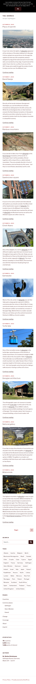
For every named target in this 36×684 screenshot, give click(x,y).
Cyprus (23, 559)
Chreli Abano (7, 225)
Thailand (21, 585)
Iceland (25, 566)
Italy (17, 569)
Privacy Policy (6, 680)
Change (5, 616)
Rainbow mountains (10, 129)
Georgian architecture (11, 378)
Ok (18, 9)
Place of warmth (9, 27)
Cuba (17, 559)
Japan (22, 569)
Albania (6, 553)
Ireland (6, 569)
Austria (12, 553)
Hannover (18, 566)
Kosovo (15, 572)
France (13, 563)
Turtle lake (6, 326)
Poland (19, 579)
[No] (34, 6)
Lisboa (28, 572)
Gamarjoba (6, 276)
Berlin (26, 553)
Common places (8, 603)
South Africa (23, 582)
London (6, 576)
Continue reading (8, 72)
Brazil (22, 556)
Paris (13, 579)
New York (27, 576)
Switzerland (13, 585)
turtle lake (13, 404)
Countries (6, 599)
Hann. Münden (8, 566)
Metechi (22, 258)
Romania (6, 582)
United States (20, 589)
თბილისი (24, 51)
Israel (12, 569)
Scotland (14, 582)
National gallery (8, 424)
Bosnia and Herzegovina (11, 556)
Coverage (6, 620)
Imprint (5, 627)
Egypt (30, 559)
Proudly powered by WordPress (20, 680)
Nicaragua (7, 579)
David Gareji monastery (14, 516)
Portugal (26, 579)
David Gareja (7, 79)
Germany (20, 563)
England (6, 563)
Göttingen (28, 563)
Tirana (28, 585)
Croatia (11, 559)
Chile (5, 559)
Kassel (28, 569)
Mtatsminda (7, 472)
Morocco (19, 576)
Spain (5, 585)
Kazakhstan (7, 572)
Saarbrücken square (10, 177)
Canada (28, 556)
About (4, 623)
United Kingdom (9, 589)
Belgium (19, 553)
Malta (12, 576)
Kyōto (22, 572)
